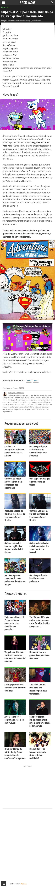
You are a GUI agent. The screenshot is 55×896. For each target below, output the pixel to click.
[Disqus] (27, 843)
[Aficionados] (27, 2)
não (35, 381)
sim (28, 381)
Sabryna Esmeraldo (16, 393)
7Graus (23, 884)
